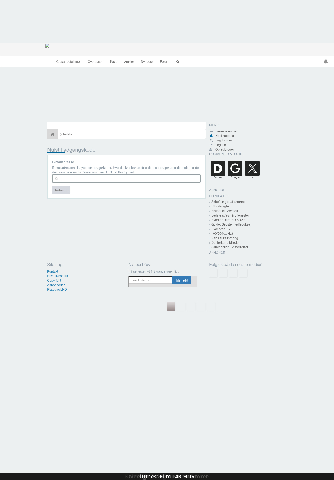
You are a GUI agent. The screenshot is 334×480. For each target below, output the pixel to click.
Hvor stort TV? (221, 229)
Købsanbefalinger (68, 61)
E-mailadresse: (63, 162)
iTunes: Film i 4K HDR (167, 457)
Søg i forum (223, 140)
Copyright (54, 280)
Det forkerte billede (225, 242)
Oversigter (95, 61)
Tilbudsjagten (221, 206)
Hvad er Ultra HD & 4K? (228, 219)
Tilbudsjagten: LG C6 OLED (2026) (167, 94)
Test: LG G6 (167, 321)
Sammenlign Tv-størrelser (229, 247)
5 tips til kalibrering (224, 238)
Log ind (220, 144)
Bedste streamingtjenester (230, 215)
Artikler (129, 61)
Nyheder (147, 61)
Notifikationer (224, 135)
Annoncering (56, 285)
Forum (164, 61)
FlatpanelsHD (57, 289)
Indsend (61, 190)
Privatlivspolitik (57, 275)
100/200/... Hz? (222, 233)
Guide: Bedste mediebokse (230, 224)
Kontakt (52, 271)
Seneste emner (225, 131)
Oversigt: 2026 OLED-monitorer (167, 412)
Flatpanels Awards (224, 210)
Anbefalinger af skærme (228, 201)
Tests (113, 61)
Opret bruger (224, 149)
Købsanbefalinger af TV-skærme (167, 366)
